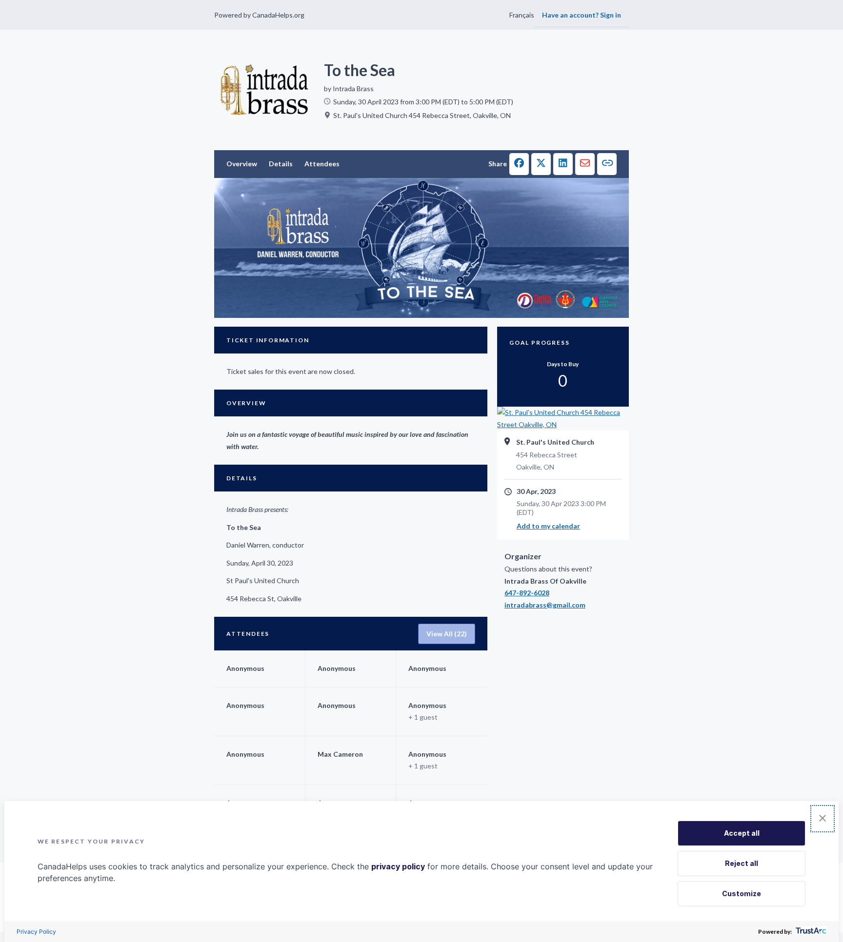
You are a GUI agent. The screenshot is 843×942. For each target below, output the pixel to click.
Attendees (322, 163)
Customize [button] (741, 893)
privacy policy (398, 866)
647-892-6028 (526, 593)
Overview (241, 163)
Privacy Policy (36, 931)
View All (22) (446, 633)
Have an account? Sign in (581, 15)
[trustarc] (810, 932)
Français (521, 15)
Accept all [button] (742, 833)
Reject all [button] (741, 863)
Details (281, 163)
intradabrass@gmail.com (544, 605)
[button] (519, 164)
